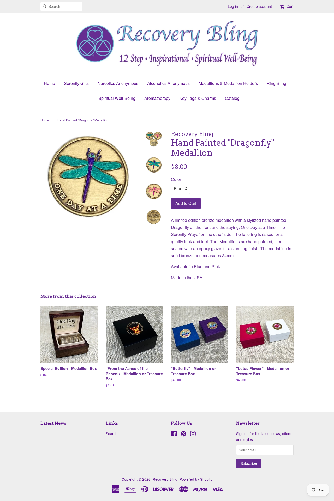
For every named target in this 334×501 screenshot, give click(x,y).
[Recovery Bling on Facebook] (174, 434)
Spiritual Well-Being (116, 98)
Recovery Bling (165, 479)
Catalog (232, 98)
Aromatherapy (157, 98)
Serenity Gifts (76, 83)
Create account (259, 6)
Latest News (53, 423)
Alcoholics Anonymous (168, 83)
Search (111, 433)
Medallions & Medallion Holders (228, 83)
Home (49, 83)
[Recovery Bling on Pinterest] (183, 434)
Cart (290, 6)
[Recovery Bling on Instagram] (193, 434)
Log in (233, 6)
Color (176, 179)
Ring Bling (276, 83)
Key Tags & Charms (197, 98)
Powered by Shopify (196, 479)
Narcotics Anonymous (118, 83)
